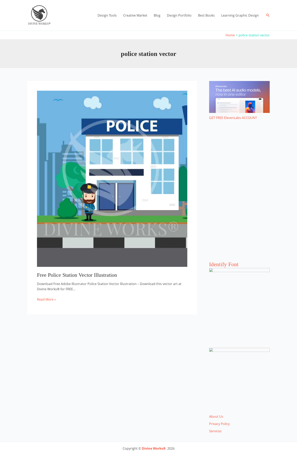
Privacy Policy (219, 424)
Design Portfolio (179, 15)
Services (215, 431)
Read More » (46, 299)
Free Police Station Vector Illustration (77, 275)
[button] (268, 15)
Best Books (206, 15)
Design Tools (107, 15)
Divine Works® (154, 448)
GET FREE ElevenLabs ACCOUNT (233, 118)
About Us (216, 416)
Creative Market (135, 15)
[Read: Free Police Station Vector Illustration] (112, 178)
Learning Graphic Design (240, 15)
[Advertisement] (239, 194)
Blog (157, 15)
